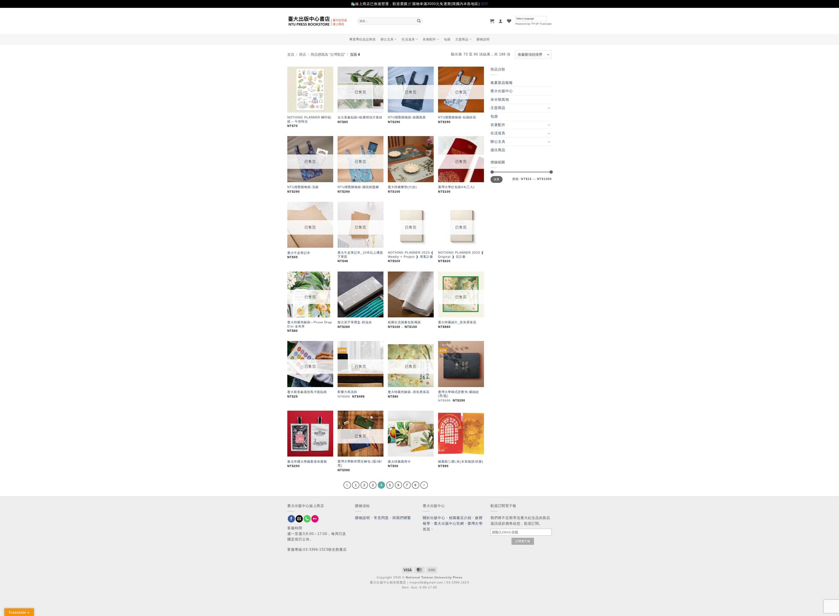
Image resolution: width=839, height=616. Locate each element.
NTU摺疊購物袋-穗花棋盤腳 (358, 187)
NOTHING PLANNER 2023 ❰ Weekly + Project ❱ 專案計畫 (411, 254)
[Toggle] (549, 108)
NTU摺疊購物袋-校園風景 (407, 117)
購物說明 (483, 39)
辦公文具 (387, 39)
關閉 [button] (484, 4)
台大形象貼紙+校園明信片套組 (360, 117)
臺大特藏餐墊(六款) (402, 187)
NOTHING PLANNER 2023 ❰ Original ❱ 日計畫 (461, 254)
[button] (492, 21)
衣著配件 (429, 39)
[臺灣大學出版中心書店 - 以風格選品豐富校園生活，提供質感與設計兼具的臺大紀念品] (318, 21)
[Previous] (347, 485)
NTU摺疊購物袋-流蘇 (303, 187)
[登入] (500, 21)
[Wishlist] (509, 21)
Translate (545, 23)
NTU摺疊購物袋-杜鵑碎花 (457, 117)
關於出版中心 (434, 518)
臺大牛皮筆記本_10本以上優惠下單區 (360, 254)
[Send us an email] (299, 519)
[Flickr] (315, 519)
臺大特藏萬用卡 (399, 461)
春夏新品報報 (502, 83)
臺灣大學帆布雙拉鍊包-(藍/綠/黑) (360, 463)
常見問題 (381, 518)
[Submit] (419, 21)
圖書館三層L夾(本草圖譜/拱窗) (461, 461)
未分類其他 (500, 99)
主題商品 (461, 39)
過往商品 (498, 150)
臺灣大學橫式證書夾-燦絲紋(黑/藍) (458, 394)
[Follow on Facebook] (291, 519)
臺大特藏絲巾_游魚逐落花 (457, 322)
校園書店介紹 (460, 518)
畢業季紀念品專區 (362, 39)
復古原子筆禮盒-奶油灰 (355, 322)
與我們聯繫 (401, 518)
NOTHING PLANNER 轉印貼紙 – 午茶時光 (309, 119)
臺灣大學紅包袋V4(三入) (456, 187)
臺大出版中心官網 (449, 523)
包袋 (447, 39)
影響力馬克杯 (347, 392)
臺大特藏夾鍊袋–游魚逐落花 (408, 392)
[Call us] (307, 519)
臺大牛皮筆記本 (298, 252)
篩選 (496, 179)
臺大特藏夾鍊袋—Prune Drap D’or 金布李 (309, 324)
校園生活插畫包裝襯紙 (404, 322)
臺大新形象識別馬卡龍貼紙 (307, 392)
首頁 (290, 54)
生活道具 (408, 39)
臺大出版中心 (502, 91)
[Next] (424, 485)
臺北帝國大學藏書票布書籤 (307, 461)
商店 (302, 54)
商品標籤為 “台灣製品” (328, 54)
